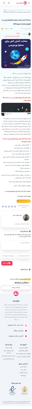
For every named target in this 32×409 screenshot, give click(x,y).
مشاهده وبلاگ (16, 288)
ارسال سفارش (23, 373)
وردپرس (21, 129)
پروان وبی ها (18, 74)
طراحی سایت (8, 348)
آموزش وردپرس (23, 348)
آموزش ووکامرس (23, 351)
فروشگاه (23, 376)
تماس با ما (23, 370)
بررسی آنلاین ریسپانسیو (8, 356)
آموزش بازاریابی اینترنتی (23, 357)
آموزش (22, 10)
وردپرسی (9, 85)
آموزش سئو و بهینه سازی (23, 354)
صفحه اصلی (28, 10)
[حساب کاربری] (4, 3)
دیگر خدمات (8, 345)
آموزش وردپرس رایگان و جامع (14, 10)
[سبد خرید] (9, 3)
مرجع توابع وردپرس (8, 359)
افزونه (3, 85)
